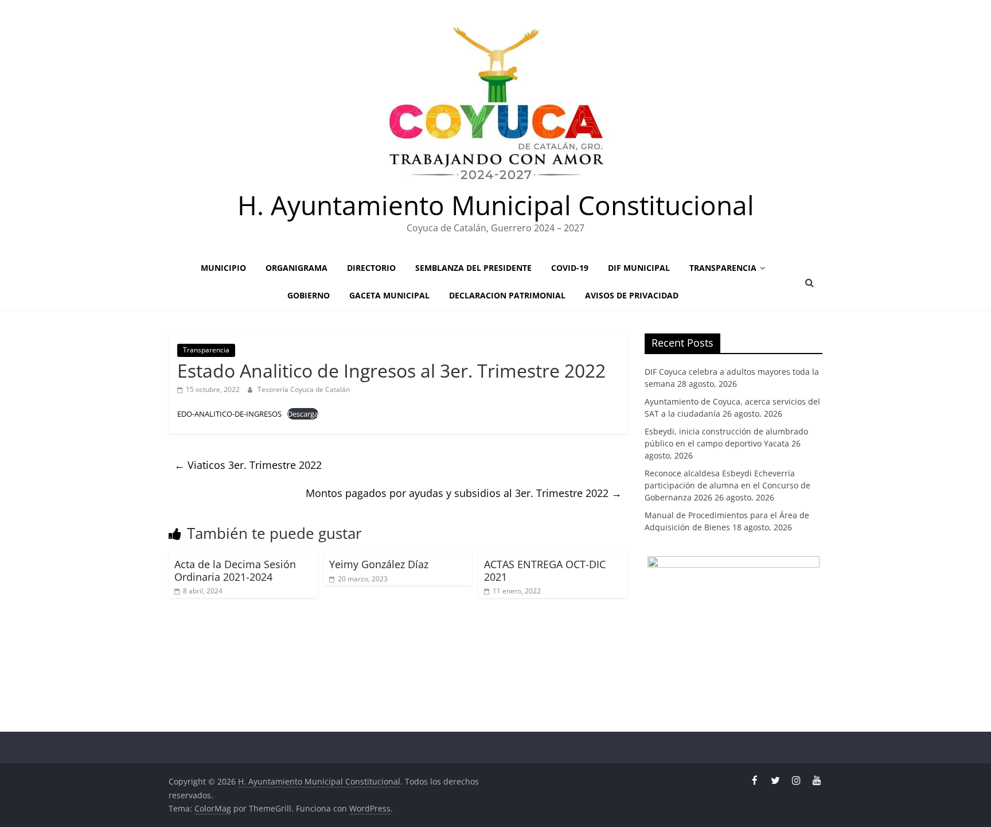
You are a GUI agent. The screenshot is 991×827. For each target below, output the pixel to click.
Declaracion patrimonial (507, 295)
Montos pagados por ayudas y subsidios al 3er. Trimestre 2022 (464, 493)
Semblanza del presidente (473, 267)
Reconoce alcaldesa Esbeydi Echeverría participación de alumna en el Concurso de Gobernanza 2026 (727, 485)
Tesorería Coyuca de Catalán (303, 389)
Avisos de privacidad (631, 295)
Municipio (223, 267)
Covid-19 (569, 267)
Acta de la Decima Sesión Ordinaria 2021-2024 (235, 570)
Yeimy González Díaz (378, 564)
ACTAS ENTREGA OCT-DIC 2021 (545, 570)
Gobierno (308, 295)
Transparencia (722, 267)
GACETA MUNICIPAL (389, 295)
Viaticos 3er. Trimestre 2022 (248, 465)
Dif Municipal (639, 267)
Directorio (371, 267)
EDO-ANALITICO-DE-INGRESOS (229, 414)
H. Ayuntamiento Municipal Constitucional (495, 205)
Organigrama (296, 267)
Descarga (302, 414)
